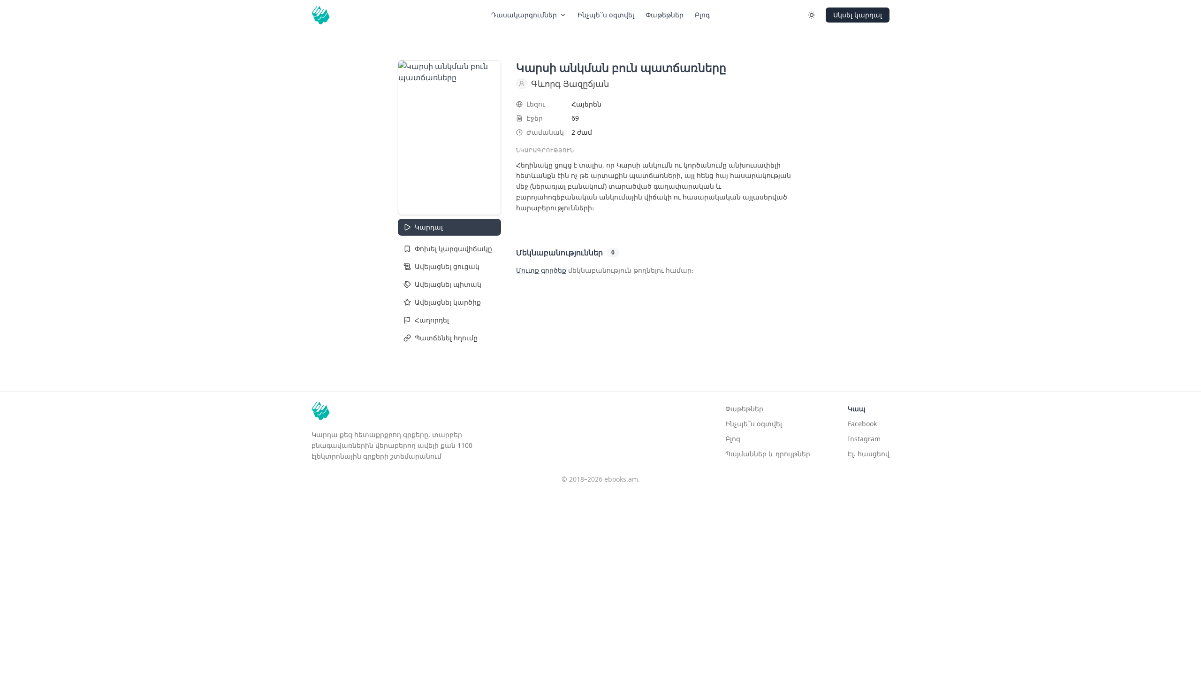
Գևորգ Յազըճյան (570, 83)
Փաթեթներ (665, 14)
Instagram (864, 438)
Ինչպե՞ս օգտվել (606, 14)
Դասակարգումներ (524, 14)
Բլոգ (732, 438)
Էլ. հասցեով (868, 453)
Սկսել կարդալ (857, 14)
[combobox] (449, 248)
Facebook (862, 423)
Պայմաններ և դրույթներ (767, 453)
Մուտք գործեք (541, 270)
